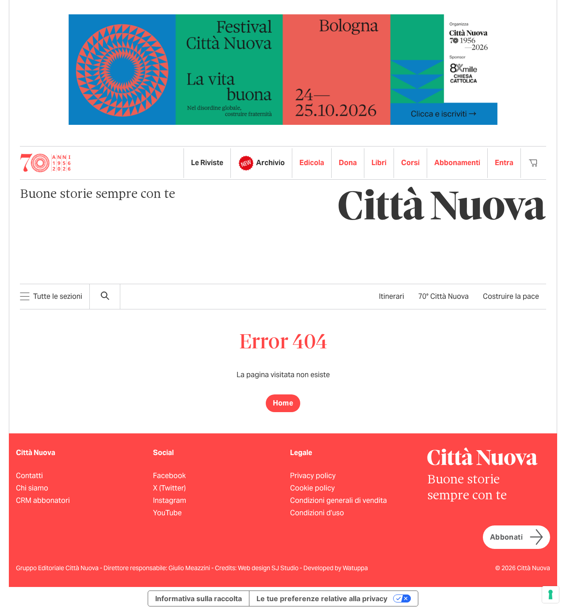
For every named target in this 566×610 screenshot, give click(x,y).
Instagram (169, 500)
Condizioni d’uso (317, 512)
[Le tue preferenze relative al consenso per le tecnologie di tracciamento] (550, 594)
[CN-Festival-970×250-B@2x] (283, 68)
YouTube (167, 512)
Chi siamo (32, 488)
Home (283, 403)
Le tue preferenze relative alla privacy (321, 598)
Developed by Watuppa (335, 568)
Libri (378, 162)
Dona (348, 162)
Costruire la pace (511, 296)
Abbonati (506, 537)
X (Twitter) (169, 488)
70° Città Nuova (443, 296)
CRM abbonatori (43, 500)
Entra (504, 162)
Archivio (270, 162)
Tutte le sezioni (57, 296)
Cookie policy (312, 488)
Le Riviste (207, 162)
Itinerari (391, 296)
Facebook (169, 475)
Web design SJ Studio (269, 568)
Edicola (311, 162)
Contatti (29, 475)
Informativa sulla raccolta (198, 598)
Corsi (410, 162)
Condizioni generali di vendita (338, 500)
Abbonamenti (457, 162)
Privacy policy (313, 475)
